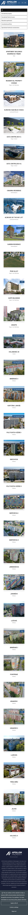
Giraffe (14, 325)
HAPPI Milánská (14, 298)
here (25, 899)
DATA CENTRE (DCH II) (14, 164)
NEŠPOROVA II (14, 540)
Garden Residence (14, 244)
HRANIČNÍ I (14, 701)
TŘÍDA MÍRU (14, 782)
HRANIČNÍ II (14, 728)
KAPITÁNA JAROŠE (14, 405)
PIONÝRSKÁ (14, 674)
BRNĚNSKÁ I (14, 647)
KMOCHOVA (14, 459)
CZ (22, 2)
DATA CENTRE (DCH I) (14, 137)
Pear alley (14, 271)
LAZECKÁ (14, 755)
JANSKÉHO (14, 594)
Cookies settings (14, 907)
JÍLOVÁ (14, 809)
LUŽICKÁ (14, 621)
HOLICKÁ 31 (14, 836)
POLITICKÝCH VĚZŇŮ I (14, 432)
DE (25, 2)
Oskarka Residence (14, 190)
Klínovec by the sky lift (14, 217)
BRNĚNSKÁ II (14, 379)
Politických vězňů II (14, 486)
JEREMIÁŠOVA (14, 567)
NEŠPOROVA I (14, 513)
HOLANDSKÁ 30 (14, 352)
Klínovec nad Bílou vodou (14, 110)
